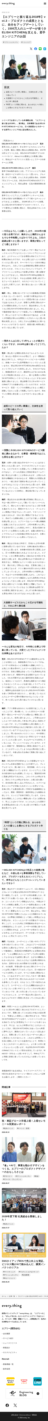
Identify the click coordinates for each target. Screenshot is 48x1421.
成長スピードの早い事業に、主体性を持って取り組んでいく (24, 93)
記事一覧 (12, 1296)
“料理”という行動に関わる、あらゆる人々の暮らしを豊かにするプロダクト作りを (25, 106)
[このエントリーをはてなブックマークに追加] (44, 48)
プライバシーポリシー (25, 1414)
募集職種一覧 (8, 1364)
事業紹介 (6, 1348)
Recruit (5, 1359)
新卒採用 (6, 1369)
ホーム (4, 1296)
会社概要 (6, 1334)
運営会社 (34, 1414)
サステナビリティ (10, 1352)
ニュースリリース (10, 1343)
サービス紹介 (8, 1338)
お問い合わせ (14, 1414)
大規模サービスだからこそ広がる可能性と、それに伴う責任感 (24, 99)
